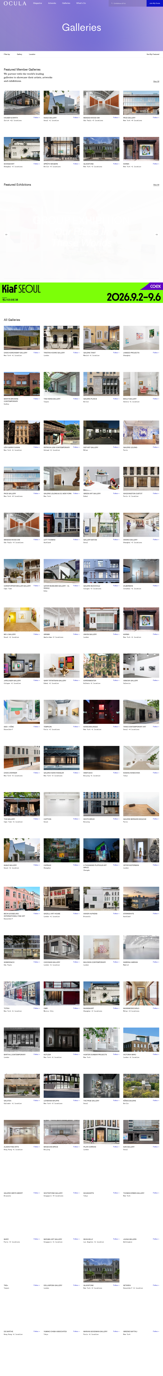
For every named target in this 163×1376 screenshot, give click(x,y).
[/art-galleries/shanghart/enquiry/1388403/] (14, 3)
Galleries (66, 3)
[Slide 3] (52, 279)
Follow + (37, 117)
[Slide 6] (111, 279)
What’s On (81, 3)
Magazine (37, 3)
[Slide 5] (91, 279)
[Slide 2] (32, 279)
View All (156, 81)
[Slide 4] (72, 279)
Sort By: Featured (153, 54)
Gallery (19, 54)
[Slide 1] (12, 279)
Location (32, 54)
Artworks (52, 3)
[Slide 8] (151, 279)
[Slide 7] (131, 279)
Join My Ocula (155, 3)
